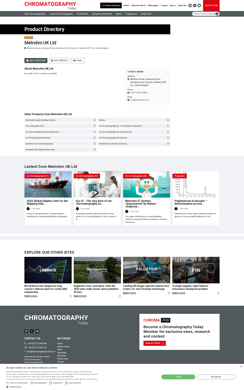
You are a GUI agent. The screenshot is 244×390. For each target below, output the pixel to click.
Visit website (61, 60)
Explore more (30, 296)
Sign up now (211, 5)
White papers (153, 5)
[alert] (122, 377)
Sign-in (173, 5)
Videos (126, 5)
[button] (7, 383)
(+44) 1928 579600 (138, 92)
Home (60, 343)
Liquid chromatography (61, 13)
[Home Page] (50, 5)
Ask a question (37, 60)
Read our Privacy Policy (88, 379)
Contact (164, 5)
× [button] (241, 367)
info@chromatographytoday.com (41, 351)
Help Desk (146, 13)
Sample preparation (102, 13)
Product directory (112, 5)
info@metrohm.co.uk (140, 100)
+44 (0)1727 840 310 (37, 347)
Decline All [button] (216, 377)
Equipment (131, 13)
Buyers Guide (63, 346)
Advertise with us (139, 5)
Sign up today (153, 343)
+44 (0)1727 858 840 (37, 343)
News (119, 13)
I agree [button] (178, 377)
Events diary (62, 359)
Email (79, 60)
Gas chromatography (34, 13)
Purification (82, 13)
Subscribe (182, 5)
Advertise (61, 355)
